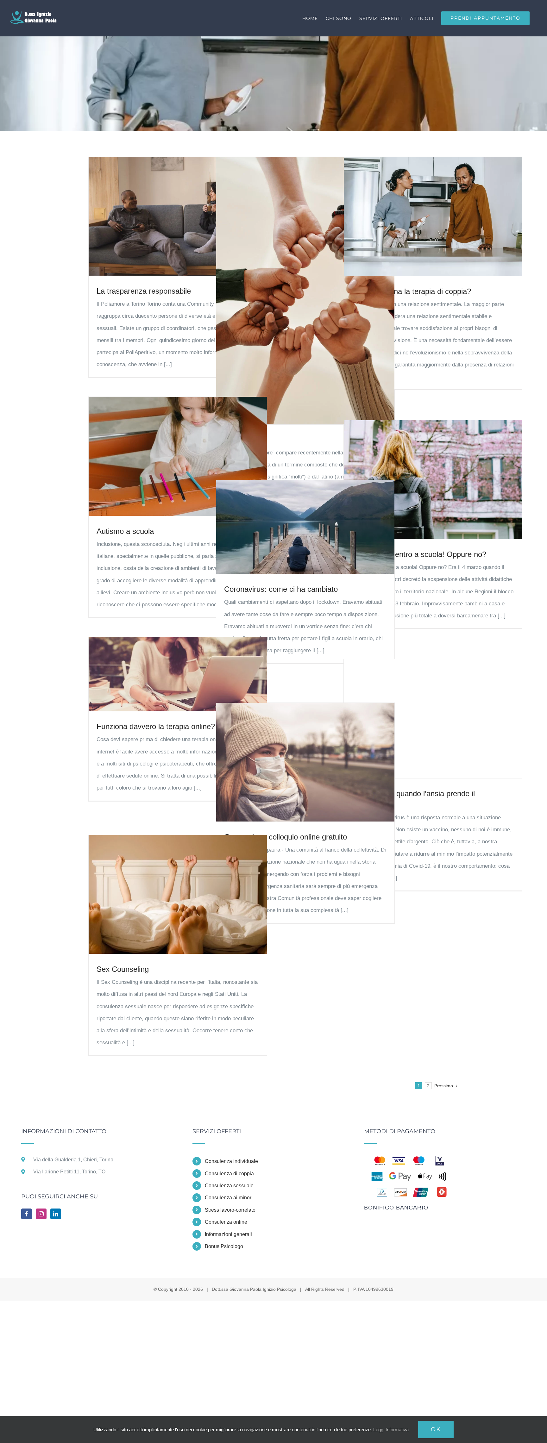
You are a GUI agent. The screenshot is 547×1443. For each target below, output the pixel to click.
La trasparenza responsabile (144, 291)
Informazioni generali (228, 1234)
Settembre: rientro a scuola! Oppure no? (419, 554)
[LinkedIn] (55, 1214)
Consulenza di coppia (229, 1173)
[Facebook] (26, 1214)
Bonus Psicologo (224, 1246)
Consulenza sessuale (229, 1185)
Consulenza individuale (231, 1161)
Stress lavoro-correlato (230, 1210)
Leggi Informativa (391, 1429)
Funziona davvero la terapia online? (156, 726)
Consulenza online (226, 1222)
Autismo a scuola (125, 531)
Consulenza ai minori (229, 1197)
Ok (436, 1429)
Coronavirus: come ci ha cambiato (281, 589)
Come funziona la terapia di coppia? (411, 291)
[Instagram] (41, 1214)
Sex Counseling (123, 969)
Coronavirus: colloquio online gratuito (285, 837)
